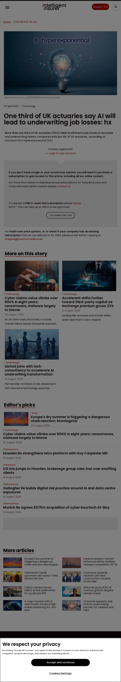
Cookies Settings (60, 673)
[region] (60, 660)
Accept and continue (60, 662)
